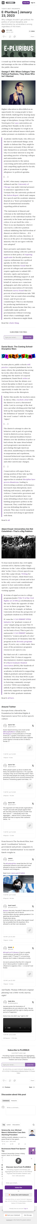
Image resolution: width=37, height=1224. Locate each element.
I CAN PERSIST (19, 633)
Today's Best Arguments (11, 8)
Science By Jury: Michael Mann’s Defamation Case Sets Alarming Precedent (13, 1132)
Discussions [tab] (16, 1125)
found (22, 265)
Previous (7, 1087)
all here (11, 698)
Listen (33, 31)
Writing (24, 574)
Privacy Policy (21, 1203)
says (17, 123)
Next (30, 1087)
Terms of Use (27, 1069)
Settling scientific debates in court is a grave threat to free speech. (14, 1138)
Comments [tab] (6, 1101)
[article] (18, 1137)
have (33, 479)
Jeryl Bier (9, 30)
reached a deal (23, 400)
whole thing (14, 323)
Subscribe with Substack (20, 1195)
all (9, 520)
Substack (9, 1220)
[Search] (33, 1125)
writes (25, 378)
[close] (31, 1158)
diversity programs (24, 641)
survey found (18, 290)
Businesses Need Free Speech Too (14, 1150)
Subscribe (26, 3)
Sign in (33, 3)
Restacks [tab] (14, 1101)
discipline (27, 479)
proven (6, 482)
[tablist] (10, 1101)
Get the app (28, 1215)
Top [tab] (4, 1125)
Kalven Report (12, 195)
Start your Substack (13, 1215)
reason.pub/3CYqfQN (18, 873)
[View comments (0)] (10, 36)
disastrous (14, 482)
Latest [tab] (9, 1125)
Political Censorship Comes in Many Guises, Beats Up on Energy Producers (13, 1154)
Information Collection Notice (19, 1071)
